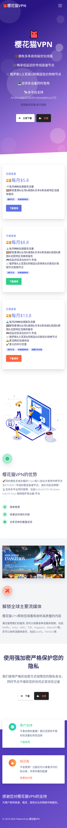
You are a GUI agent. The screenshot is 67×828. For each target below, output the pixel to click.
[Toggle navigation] (60, 5)
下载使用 (13, 208)
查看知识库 (26, 778)
